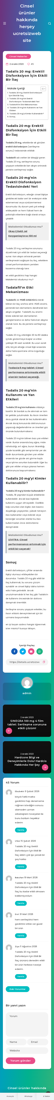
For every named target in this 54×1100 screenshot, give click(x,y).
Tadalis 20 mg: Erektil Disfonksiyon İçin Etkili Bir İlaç (25, 94)
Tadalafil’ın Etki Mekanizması (23, 104)
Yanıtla (20, 830)
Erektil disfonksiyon (15, 194)
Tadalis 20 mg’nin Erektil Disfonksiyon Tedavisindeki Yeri (24, 100)
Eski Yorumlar (18, 989)
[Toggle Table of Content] (41, 88)
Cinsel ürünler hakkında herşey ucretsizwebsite (27, 23)
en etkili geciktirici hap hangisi (21, 275)
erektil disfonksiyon (16, 146)
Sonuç (12, 116)
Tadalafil (11, 157)
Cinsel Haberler (18, 56)
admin (27, 693)
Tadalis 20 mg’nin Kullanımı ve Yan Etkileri (26, 109)
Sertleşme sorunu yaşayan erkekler (24, 609)
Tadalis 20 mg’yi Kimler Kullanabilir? (26, 113)
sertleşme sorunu (31, 161)
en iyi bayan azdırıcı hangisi (20, 624)
